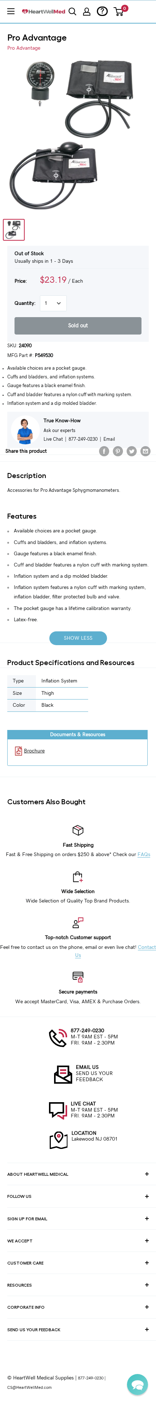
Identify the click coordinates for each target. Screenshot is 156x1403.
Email (109, 439)
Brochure (34, 751)
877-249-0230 (87, 1030)
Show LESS (78, 638)
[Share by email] (145, 451)
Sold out (78, 325)
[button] (137, 1384)
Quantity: (25, 303)
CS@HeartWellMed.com (29, 1388)
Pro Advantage (23, 48)
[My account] (86, 12)
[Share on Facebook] (104, 451)
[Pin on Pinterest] (118, 451)
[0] (118, 11)
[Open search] (73, 12)
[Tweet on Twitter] (132, 451)
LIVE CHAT (83, 1104)
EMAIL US (87, 1067)
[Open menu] (11, 11)
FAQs (143, 854)
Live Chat (53, 439)
